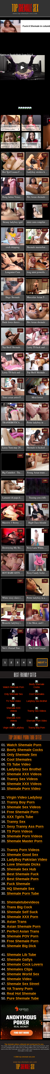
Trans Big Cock (19, 907)
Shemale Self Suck (22, 912)
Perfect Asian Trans (23, 931)
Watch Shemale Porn (24, 745)
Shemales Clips (19, 969)
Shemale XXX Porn (22, 917)
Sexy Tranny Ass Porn (25, 826)
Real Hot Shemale (21, 993)
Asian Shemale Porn (23, 926)
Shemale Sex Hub (21, 869)
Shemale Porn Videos (24, 836)
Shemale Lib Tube (21, 955)
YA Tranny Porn (19, 988)
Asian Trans (17, 922)
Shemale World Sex (23, 974)
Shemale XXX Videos (24, 774)
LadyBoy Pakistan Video (27, 859)
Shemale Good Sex (22, 855)
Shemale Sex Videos (24, 807)
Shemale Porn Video (23, 788)
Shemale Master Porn (24, 841)
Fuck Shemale (18, 884)
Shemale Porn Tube (23, 893)
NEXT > (42, 662)
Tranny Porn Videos (23, 850)
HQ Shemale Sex (20, 888)
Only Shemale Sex (22, 755)
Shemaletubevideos (23, 902)
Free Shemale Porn (22, 812)
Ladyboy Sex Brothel (24, 769)
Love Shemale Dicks (23, 864)
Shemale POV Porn (22, 936)
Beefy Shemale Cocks (25, 750)
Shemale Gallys (19, 959)
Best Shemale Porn (22, 879)
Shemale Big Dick (21, 946)
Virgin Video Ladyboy (24, 797)
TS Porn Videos (19, 831)
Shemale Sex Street (23, 984)
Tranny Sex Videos (22, 779)
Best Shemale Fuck (23, 874)
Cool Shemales (19, 759)
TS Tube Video (19, 764)
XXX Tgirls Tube (20, 817)
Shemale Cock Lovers (25, 964)
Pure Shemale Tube (23, 998)
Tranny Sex (16, 821)
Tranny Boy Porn (21, 802)
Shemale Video (19, 979)
